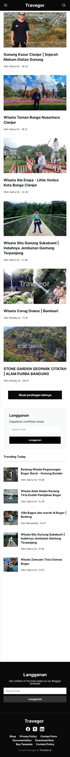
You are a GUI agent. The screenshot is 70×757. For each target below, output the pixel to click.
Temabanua (46, 750)
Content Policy (45, 744)
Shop (13, 736)
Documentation (22, 740)
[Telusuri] (64, 5)
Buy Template (24, 744)
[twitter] (35, 730)
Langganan (35, 699)
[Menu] (6, 5)
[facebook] (28, 730)
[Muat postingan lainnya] (35, 395)
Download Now (44, 740)
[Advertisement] (35, 613)
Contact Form (48, 736)
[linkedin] (42, 730)
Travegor (34, 721)
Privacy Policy (28, 736)
